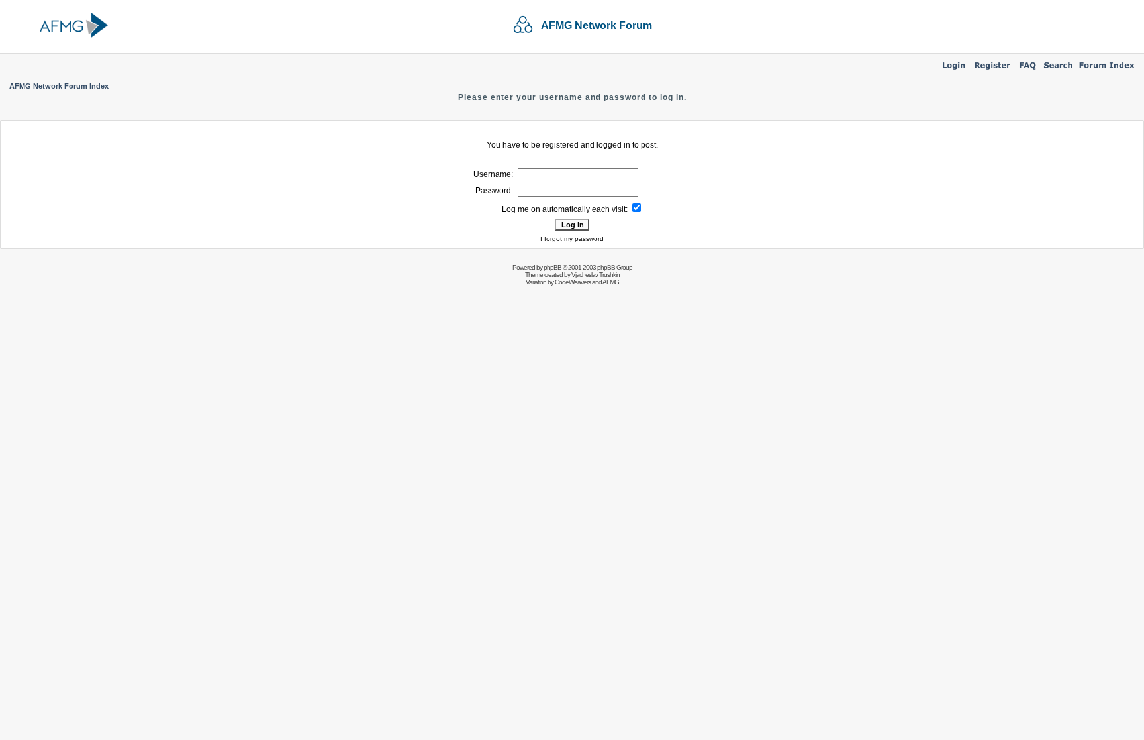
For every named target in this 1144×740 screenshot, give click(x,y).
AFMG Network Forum (596, 25)
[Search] (1058, 70)
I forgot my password (572, 238)
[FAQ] (1028, 70)
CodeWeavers (573, 282)
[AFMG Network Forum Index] (1106, 70)
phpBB (552, 267)
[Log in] (953, 70)
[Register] (992, 70)
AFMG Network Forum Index (59, 86)
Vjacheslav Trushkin (595, 274)
